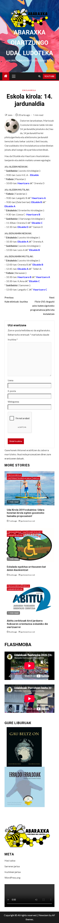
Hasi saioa (10, 860)
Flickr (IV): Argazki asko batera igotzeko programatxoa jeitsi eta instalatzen (42, 305)
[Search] (39, 76)
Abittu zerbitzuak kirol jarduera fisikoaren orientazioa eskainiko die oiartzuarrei (27, 624)
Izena (10, 380)
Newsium (43, 915)
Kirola (36, 478)
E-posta (12, 390)
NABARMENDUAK (15, 535)
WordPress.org (12, 877)
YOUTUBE (49, 76)
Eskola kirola (29, 90)
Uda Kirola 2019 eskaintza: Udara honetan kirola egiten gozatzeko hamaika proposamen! (25, 513)
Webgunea (13, 401)
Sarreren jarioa (12, 866)
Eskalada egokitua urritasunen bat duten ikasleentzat (26, 568)
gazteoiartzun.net (28, 521)
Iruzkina (13, 339)
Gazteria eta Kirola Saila (19, 478)
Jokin (10, 115)
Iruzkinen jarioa (13, 871)
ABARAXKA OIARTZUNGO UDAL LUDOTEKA (29, 43)
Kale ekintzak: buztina (16, 299)
